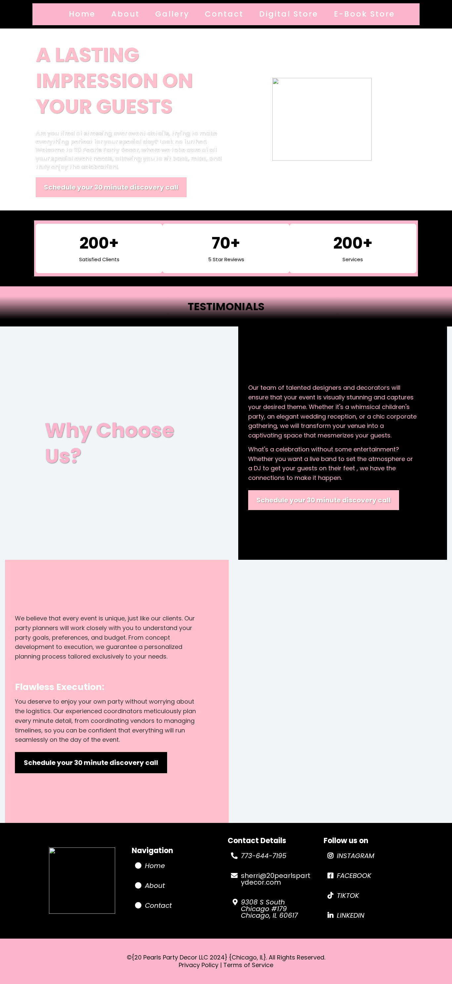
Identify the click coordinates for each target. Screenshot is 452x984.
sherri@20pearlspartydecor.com (275, 879)
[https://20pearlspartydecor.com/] (82, 880)
